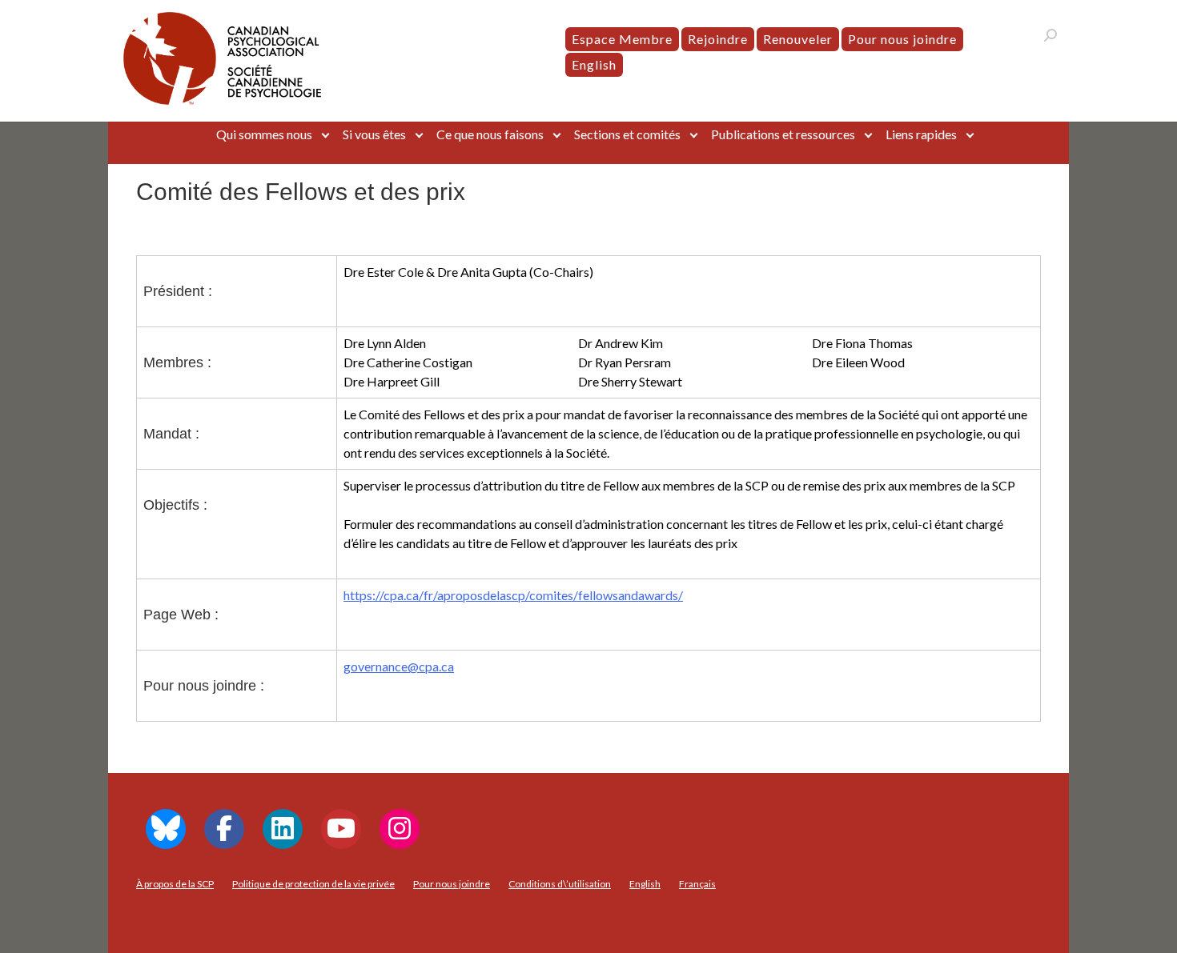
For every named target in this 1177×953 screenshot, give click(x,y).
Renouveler (798, 38)
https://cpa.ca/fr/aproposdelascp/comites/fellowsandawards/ (513, 595)
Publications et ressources (783, 134)
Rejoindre (718, 38)
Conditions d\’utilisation (559, 884)
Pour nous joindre (902, 38)
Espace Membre (622, 38)
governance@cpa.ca (398, 666)
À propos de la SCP (175, 884)
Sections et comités (627, 134)
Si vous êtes (374, 134)
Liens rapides (921, 134)
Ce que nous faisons (490, 134)
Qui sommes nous (264, 134)
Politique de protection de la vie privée (313, 884)
